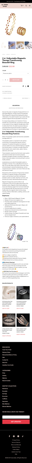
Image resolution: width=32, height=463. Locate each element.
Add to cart (15, 79)
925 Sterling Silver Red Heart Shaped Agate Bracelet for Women (7, 303)
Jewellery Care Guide (7, 365)
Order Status (16, 449)
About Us (4, 362)
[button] (22, 5)
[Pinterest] (28, 86)
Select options (6, 335)
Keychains (5, 401)
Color (4, 70)
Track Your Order (6, 349)
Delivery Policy (6, 352)
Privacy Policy (16, 440)
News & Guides (6, 380)
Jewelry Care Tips (16, 451)
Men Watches (5, 404)
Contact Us (5, 360)
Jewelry (8, 54)
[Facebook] (23, 86)
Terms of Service (16, 442)
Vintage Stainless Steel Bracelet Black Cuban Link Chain (7, 330)
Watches (4, 378)
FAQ (3, 357)
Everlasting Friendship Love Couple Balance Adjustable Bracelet (21, 303)
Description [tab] (16, 105)
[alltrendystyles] (23, 436)
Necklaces (5, 388)
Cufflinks (4, 398)
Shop (3, 373)
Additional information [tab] (16, 108)
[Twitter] (26, 86)
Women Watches (6, 406)
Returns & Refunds (16, 444)
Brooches (4, 396)
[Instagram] (18, 436)
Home (3, 54)
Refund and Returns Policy (9, 354)
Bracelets (13, 54)
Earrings (4, 393)
